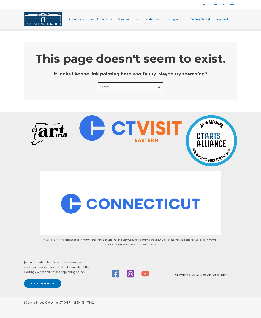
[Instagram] (130, 274)
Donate (214, 4)
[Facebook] (116, 274)
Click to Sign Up (42, 283)
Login (205, 4)
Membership (126, 19)
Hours (232, 4)
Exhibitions (151, 19)
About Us (75, 19)
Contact (223, 4)
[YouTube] (145, 274)
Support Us (223, 19)
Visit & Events (99, 19)
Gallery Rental (200, 19)
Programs (175, 19)
